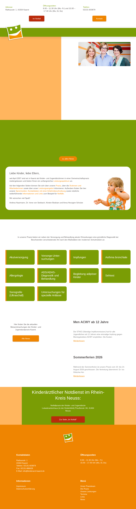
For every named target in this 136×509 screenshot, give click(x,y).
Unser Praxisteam (87, 486)
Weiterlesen (79, 341)
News (82, 499)
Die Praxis (84, 489)
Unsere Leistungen (88, 491)
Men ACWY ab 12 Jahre (91, 322)
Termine (83, 494)
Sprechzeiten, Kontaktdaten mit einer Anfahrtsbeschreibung (41, 191)
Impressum (21, 486)
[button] (129, 32)
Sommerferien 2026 (87, 357)
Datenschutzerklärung (25, 489)
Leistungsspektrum (62, 181)
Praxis (58, 186)
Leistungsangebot (46, 188)
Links (82, 497)
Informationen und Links (33, 194)
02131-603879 (89, 10)
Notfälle (60, 194)
